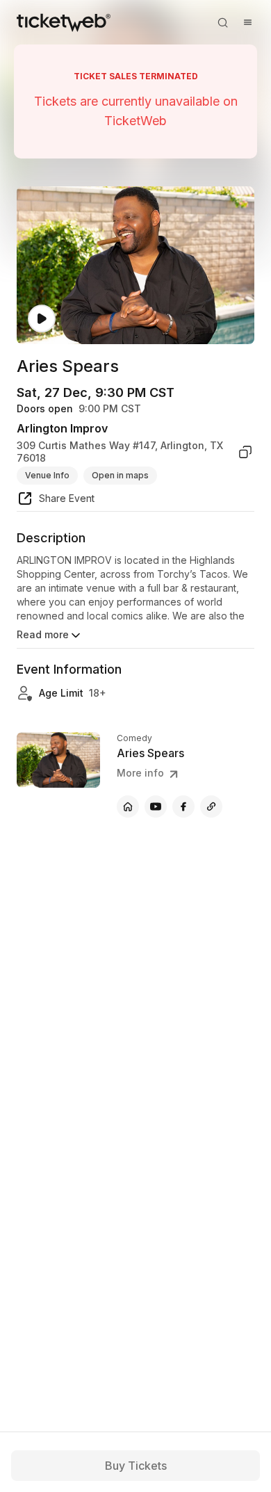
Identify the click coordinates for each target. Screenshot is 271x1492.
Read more (43, 634)
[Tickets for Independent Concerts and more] (63, 22)
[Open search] (222, 22)
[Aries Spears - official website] (128, 806)
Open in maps (120, 475)
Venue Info (47, 475)
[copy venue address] (245, 451)
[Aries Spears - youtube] (156, 806)
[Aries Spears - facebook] (183, 806)
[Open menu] (247, 22)
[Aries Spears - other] (211, 806)
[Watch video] (41, 319)
